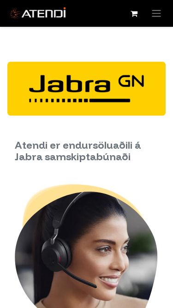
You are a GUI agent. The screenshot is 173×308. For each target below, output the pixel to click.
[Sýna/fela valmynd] (156, 13)
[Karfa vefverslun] (134, 13)
